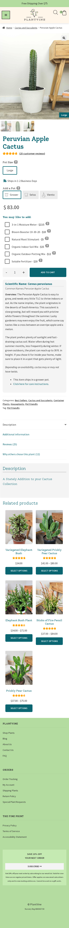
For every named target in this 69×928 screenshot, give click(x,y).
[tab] (34, 425)
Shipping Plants (10, 790)
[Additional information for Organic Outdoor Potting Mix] (54, 253)
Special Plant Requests (14, 801)
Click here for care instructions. (31, 384)
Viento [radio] (51, 194)
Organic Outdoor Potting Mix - (31, 254)
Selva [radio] (33, 194)
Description (9, 424)
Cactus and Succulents (26, 27)
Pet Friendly (31, 404)
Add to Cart (48, 272)
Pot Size (8, 162)
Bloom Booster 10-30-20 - (28, 232)
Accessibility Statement (15, 836)
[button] (63, 12)
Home (9, 27)
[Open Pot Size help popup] (16, 162)
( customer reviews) (32, 153)
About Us (7, 744)
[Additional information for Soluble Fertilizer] (40, 260)
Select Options (19, 570)
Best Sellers (21, 400)
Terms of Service (11, 831)
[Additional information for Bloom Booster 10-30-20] (49, 231)
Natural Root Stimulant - (27, 239)
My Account (8, 784)
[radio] (10, 170)
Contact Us (8, 750)
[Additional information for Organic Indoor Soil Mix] (47, 245)
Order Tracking (10, 779)
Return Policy (9, 796)
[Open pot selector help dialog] (18, 188)
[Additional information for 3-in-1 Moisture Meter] (47, 223)
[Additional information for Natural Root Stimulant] (47, 238)
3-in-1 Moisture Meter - (27, 224)
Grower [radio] (14, 194)
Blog (5, 738)
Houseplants (17, 404)
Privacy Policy (10, 825)
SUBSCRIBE (33, 866)
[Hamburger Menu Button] (6, 15)
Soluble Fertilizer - (24, 261)
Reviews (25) (10, 444)
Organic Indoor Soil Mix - (27, 246)
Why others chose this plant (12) (21, 454)
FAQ (5, 755)
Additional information (16, 434)
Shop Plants (9, 732)
